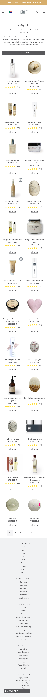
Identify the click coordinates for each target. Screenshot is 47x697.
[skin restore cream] (34, 108)
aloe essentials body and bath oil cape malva (34, 478)
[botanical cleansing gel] (34, 267)
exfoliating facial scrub (12, 360)
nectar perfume (12, 477)
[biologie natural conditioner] (12, 226)
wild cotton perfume (12, 81)
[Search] (37, 12)
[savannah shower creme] (12, 267)
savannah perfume (12, 160)
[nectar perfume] (12, 464)
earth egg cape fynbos (34, 360)
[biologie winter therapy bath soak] (34, 226)
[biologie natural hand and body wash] (12, 384)
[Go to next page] (37, 533)
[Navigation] (3, 12)
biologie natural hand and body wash (12, 399)
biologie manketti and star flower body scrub (12, 320)
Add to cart (12, 94)
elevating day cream (34, 439)
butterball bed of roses (34, 201)
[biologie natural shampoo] (12, 108)
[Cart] (44, 12)
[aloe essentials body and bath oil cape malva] (34, 464)
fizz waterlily (34, 518)
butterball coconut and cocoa (34, 398)
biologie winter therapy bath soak (34, 241)
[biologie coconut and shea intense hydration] (34, 147)
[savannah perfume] (12, 147)
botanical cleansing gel (34, 280)
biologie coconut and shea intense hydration (34, 161)
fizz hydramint (12, 518)
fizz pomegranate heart (34, 319)
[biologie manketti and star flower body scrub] (12, 305)
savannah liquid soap (12, 201)
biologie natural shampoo (12, 122)
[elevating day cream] (34, 425)
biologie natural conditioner (12, 240)
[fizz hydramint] (12, 505)
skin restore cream (34, 122)
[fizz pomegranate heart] (34, 305)
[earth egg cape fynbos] (34, 346)
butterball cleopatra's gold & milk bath (34, 82)
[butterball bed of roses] (34, 188)
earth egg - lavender (12, 439)
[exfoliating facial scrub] (12, 346)
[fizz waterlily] (34, 505)
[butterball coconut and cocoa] (34, 384)
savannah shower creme (12, 280)
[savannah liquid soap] (12, 188)
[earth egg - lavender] (12, 425)
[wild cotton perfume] (12, 67)
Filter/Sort (23, 53)
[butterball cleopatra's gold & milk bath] (34, 67)
